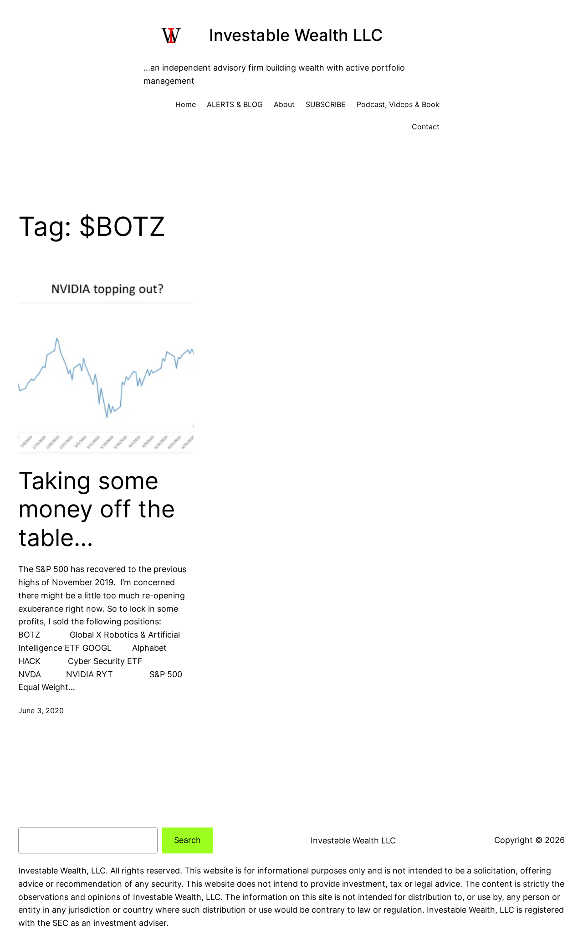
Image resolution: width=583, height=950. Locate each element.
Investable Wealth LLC (296, 35)
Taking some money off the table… (96, 509)
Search (187, 840)
